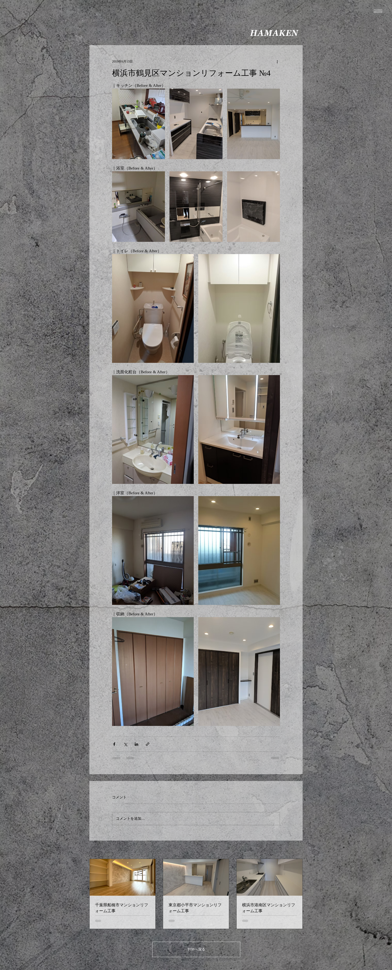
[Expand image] (138, 124)
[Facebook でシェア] (114, 744)
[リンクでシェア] (147, 744)
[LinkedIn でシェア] (136, 744)
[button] (378, 11)
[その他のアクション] (277, 61)
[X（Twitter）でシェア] (125, 744)
